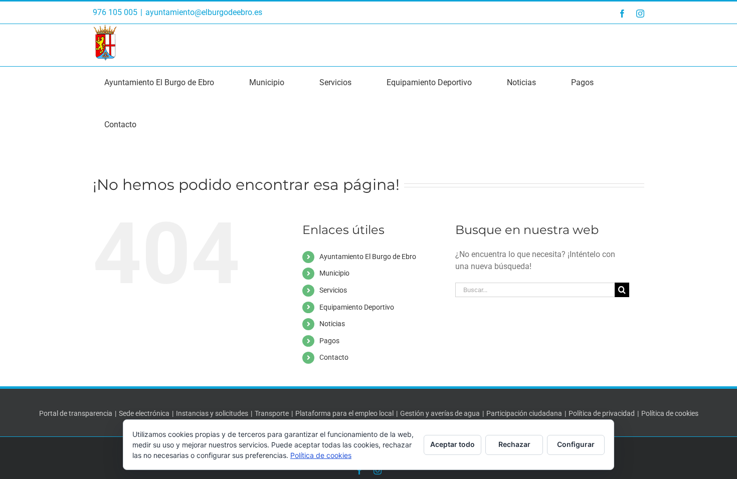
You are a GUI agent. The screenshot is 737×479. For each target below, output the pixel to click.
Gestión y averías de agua (440, 413)
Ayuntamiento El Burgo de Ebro (367, 257)
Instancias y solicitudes (212, 413)
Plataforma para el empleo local (344, 413)
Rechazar (514, 444)
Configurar (576, 444)
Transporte (272, 413)
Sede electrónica (144, 413)
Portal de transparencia (75, 413)
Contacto (333, 357)
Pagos (329, 341)
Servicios (333, 290)
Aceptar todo (452, 444)
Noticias (332, 324)
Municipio (334, 273)
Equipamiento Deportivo (356, 307)
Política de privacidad (602, 413)
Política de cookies (669, 413)
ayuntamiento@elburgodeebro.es (203, 12)
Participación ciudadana (524, 413)
